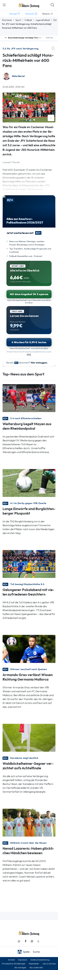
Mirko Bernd (18, 76)
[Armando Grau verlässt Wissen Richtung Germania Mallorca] (29, 648)
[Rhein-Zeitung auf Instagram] (32, 941)
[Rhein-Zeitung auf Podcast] (38, 941)
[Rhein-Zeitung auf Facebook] (25, 941)
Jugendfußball (42, 20)
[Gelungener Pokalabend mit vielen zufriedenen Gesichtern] (29, 563)
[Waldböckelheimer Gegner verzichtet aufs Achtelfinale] (29, 737)
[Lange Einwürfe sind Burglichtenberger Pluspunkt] (29, 482)
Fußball (28, 20)
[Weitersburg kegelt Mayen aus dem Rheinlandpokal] (29, 398)
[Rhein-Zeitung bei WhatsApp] (19, 941)
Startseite (7, 20)
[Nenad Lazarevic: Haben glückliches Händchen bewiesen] (29, 822)
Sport (18, 20)
